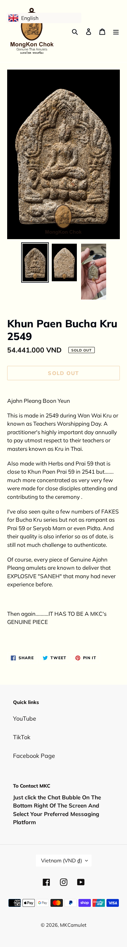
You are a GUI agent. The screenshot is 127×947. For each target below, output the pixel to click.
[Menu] (116, 31)
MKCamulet (73, 925)
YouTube (24, 718)
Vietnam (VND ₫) (61, 860)
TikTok (21, 737)
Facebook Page (34, 755)
